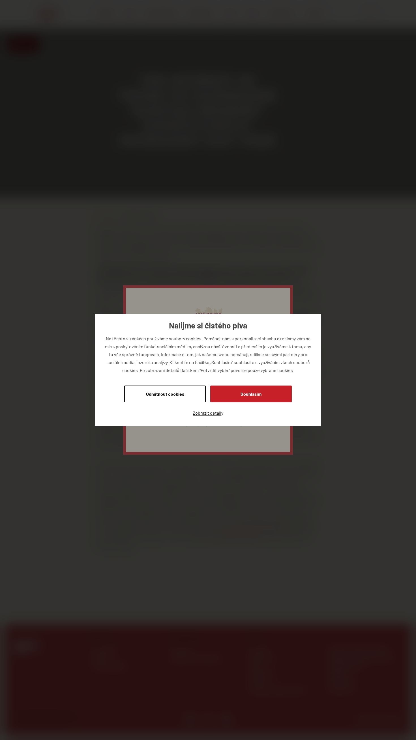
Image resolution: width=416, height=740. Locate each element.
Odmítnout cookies (165, 394)
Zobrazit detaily (208, 413)
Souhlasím (251, 394)
